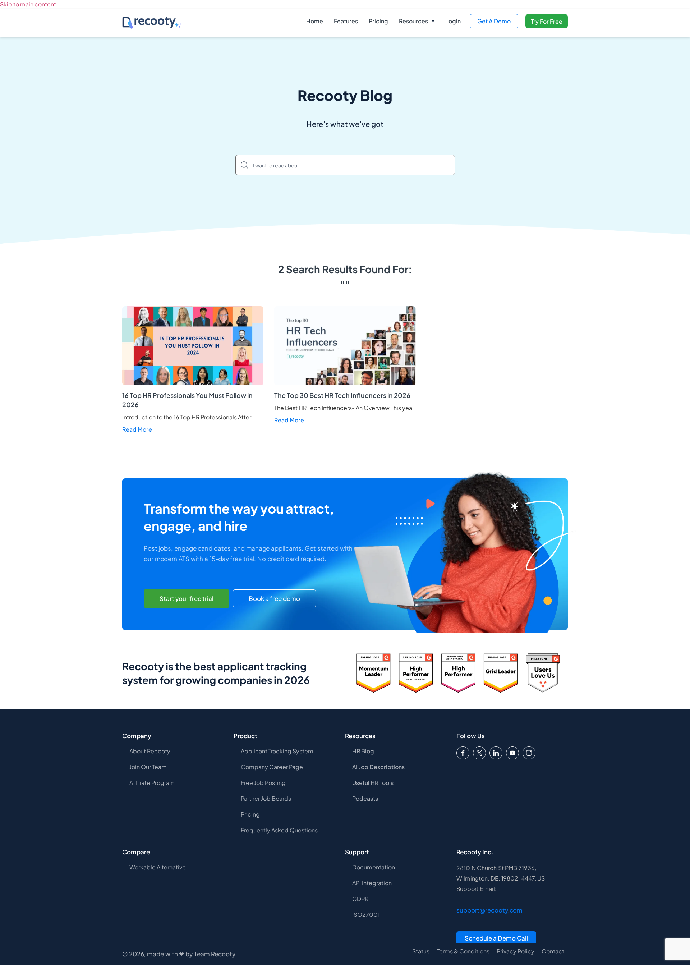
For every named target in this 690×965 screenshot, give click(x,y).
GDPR (360, 898)
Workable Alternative (157, 867)
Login (453, 21)
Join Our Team (148, 767)
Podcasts (365, 798)
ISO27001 (366, 914)
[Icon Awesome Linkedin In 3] (495, 752)
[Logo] (479, 752)
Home (314, 21)
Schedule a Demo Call (496, 938)
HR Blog (363, 751)
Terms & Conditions (463, 951)
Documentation (373, 867)
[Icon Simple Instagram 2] (529, 752)
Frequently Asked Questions (279, 830)
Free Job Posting (263, 782)
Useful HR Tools (373, 782)
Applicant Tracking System (277, 751)
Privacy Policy (515, 951)
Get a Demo (494, 21)
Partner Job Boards (266, 798)
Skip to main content (28, 4)
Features (346, 21)
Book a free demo (274, 598)
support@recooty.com (489, 910)
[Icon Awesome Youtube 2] (512, 752)
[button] (416, 21)
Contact (553, 951)
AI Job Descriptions (378, 767)
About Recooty (149, 751)
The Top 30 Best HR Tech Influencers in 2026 (342, 395)
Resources (413, 21)
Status (420, 951)
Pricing (378, 21)
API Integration (372, 883)
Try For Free (546, 21)
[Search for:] (345, 165)
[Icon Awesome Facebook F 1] (462, 752)
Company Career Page (272, 767)
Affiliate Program (152, 782)
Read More (137, 429)
